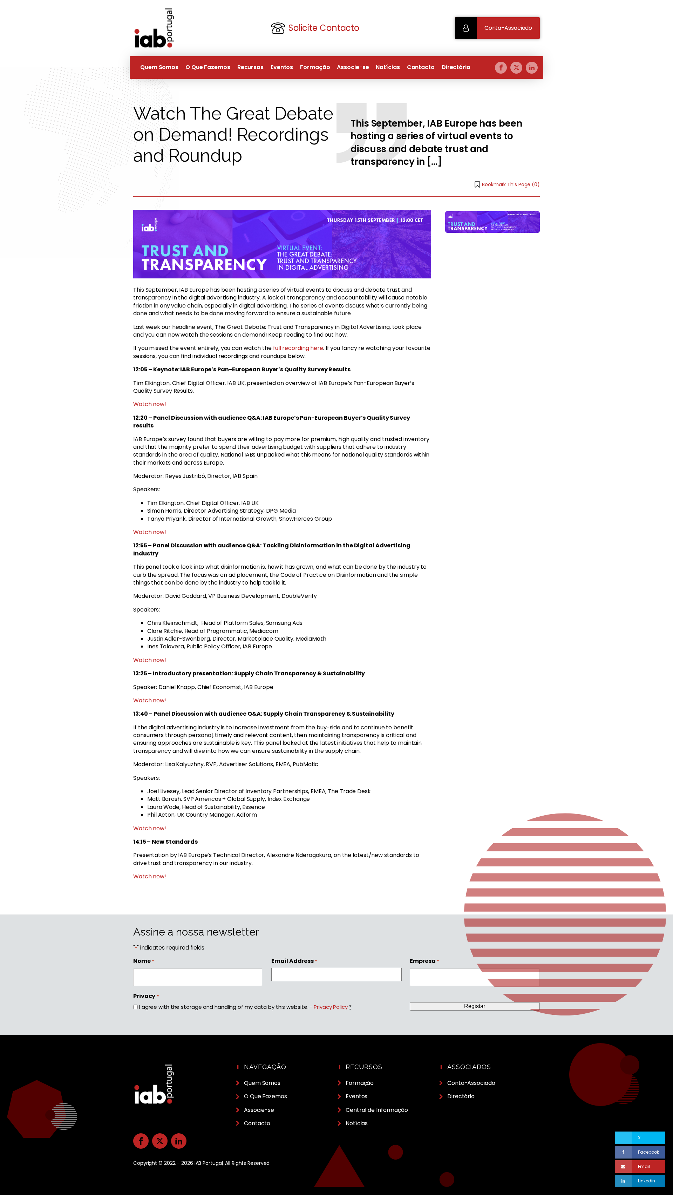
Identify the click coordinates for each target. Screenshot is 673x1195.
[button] (497, 28)
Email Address (294, 961)
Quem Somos (159, 67)
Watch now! (149, 404)
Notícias (388, 67)
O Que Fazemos (207, 67)
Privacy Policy (331, 1007)
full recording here (298, 348)
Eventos (282, 67)
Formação (315, 67)
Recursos (250, 67)
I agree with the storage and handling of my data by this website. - (245, 1007)
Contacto (421, 67)
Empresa (424, 961)
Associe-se (353, 67)
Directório (456, 67)
